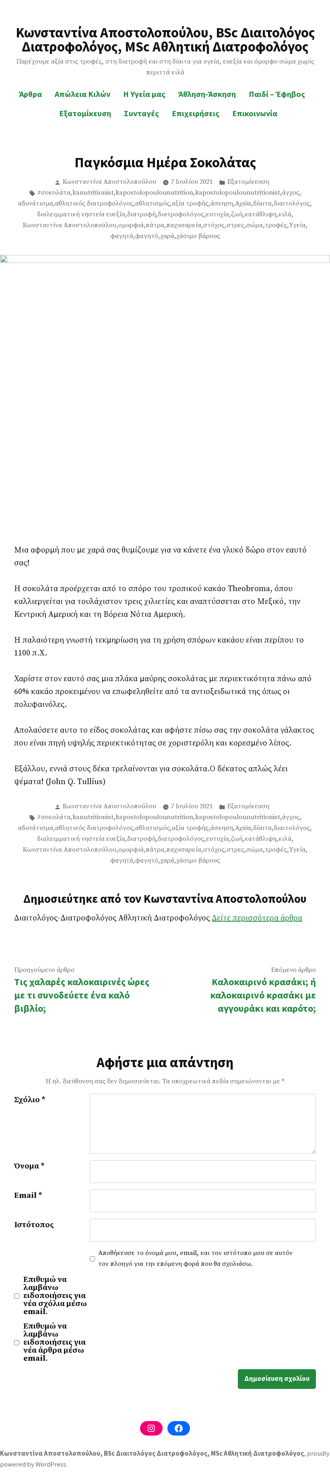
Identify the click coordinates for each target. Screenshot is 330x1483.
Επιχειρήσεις (195, 113)
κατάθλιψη (260, 214)
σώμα (254, 225)
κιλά (284, 214)
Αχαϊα (243, 203)
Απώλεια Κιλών (82, 94)
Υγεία (297, 225)
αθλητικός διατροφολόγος (94, 203)
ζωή (237, 214)
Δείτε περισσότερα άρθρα (257, 918)
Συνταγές (141, 113)
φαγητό (146, 236)
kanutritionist (92, 193)
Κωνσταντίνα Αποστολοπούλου (109, 182)
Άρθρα (30, 94)
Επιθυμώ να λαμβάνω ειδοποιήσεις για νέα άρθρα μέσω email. (54, 1343)
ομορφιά (131, 225)
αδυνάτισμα (35, 203)
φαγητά (121, 236)
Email (28, 1196)
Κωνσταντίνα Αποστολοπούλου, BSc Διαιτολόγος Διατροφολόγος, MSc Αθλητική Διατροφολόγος (165, 39)
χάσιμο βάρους (198, 236)
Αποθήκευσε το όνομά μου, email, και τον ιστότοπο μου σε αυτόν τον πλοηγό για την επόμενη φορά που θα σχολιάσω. (195, 1258)
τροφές (276, 225)
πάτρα (155, 225)
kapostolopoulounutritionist (237, 193)
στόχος (214, 225)
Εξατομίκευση (85, 113)
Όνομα (29, 1166)
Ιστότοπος (34, 1225)
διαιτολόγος (292, 203)
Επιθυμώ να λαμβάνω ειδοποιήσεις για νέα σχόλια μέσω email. (55, 1296)
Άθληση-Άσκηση (207, 94)
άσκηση (221, 203)
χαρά (167, 236)
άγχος (290, 193)
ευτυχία (217, 214)
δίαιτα (262, 203)
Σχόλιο (29, 1100)
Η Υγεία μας (144, 94)
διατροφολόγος (181, 214)
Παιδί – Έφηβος (277, 94)
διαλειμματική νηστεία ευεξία (81, 214)
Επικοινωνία (254, 113)
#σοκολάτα (53, 193)
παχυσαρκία (183, 225)
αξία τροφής (190, 203)
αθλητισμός (152, 203)
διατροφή (141, 214)
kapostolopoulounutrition (154, 193)
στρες (235, 225)
